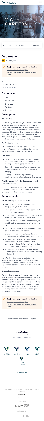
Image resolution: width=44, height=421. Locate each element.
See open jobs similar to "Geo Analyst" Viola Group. (22, 73)
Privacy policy (17, 337)
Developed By (18, 416)
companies (7, 45)
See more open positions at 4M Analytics (22, 319)
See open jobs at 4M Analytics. (17, 70)
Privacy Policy (22, 401)
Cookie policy (27, 337)
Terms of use (21, 397)
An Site (22, 411)
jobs (15, 45)
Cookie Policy (22, 394)
